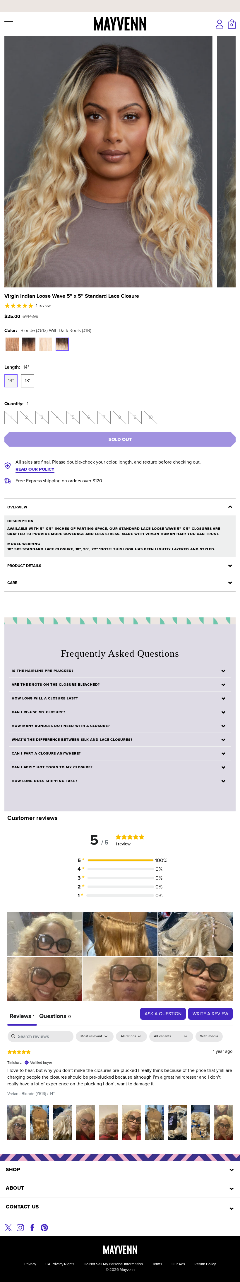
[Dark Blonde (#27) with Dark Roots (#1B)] (28, 344)
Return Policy (205, 1264)
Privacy (30, 1264)
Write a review (210, 1013)
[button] (8, 24)
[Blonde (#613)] (45, 344)
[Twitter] (8, 1227)
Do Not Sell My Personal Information (113, 1264)
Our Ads (178, 1264)
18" (27, 380)
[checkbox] (209, 1036)
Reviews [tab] (22, 1016)
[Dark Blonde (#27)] (12, 344)
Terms (157, 1264)
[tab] (55, 1017)
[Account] (219, 24)
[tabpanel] (120, 1088)
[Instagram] (20, 1227)
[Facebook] (32, 1227)
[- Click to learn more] (120, 1)
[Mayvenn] (120, 23)
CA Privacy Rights (59, 1264)
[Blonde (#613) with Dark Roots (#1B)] (62, 344)
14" (11, 380)
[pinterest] (44, 1227)
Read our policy (35, 469)
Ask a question (163, 1013)
